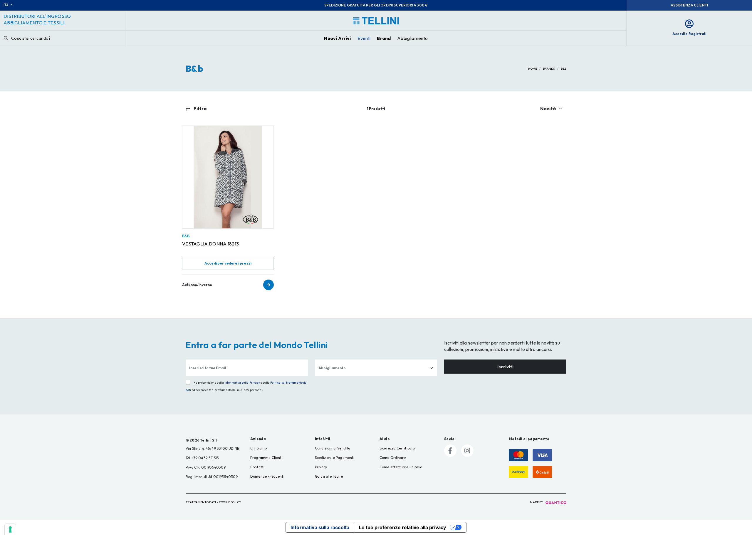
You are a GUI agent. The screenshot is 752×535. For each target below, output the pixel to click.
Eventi (364, 38)
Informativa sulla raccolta (320, 527)
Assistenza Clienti (689, 5)
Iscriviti (505, 367)
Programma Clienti (266, 457)
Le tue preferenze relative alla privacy (402, 527)
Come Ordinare (393, 457)
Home (532, 69)
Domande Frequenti (267, 476)
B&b (563, 69)
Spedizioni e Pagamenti (335, 457)
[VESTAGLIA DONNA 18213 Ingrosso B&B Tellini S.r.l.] (228, 177)
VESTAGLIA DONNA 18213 (210, 244)
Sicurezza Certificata (397, 448)
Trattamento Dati (201, 502)
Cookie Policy (230, 502)
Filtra (200, 108)
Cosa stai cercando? (30, 38)
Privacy (321, 467)
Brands (549, 69)
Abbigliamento (412, 38)
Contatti (257, 467)
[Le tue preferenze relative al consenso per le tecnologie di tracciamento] (10, 529)
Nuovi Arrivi (337, 38)
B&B (185, 236)
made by (537, 502)
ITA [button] (7, 5)
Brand (384, 38)
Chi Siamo (258, 448)
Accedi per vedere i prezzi (227, 263)
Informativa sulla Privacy (242, 382)
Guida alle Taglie (329, 476)
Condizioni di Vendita (332, 448)
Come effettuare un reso (401, 467)
